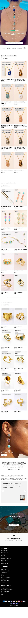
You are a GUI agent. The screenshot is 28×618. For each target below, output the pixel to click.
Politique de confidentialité (6, 589)
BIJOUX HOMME (4, 563)
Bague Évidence (5, 347)
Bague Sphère (4, 390)
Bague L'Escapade (18, 292)
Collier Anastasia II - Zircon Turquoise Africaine (6, 102)
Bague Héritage (18, 347)
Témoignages (4, 572)
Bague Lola (4, 325)
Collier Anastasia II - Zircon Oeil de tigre (19, 80)
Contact (3, 582)
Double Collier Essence (20, 249)
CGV (2, 594)
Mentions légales (4, 588)
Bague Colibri (4, 368)
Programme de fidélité (6, 570)
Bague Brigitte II (18, 271)
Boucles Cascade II (6, 228)
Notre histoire (4, 569)
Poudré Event (4, 578)
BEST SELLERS (4, 550)
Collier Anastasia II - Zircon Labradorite (19, 148)
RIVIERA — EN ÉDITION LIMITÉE (8, 182)
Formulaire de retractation (6, 592)
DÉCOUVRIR (6, 305)
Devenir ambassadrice (5, 577)
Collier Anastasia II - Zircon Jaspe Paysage (7, 148)
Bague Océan (4, 411)
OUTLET (3, 553)
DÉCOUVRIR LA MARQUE (14, 469)
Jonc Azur (4, 249)
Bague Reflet (4, 292)
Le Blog (2, 575)
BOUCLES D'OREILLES (6, 558)
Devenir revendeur (5, 580)
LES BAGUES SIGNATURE (7, 302)
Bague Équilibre (18, 368)
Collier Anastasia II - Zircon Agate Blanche (20, 102)
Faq (2, 574)
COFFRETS (3, 561)
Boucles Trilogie (18, 228)
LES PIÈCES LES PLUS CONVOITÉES (9, 55)
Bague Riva (4, 271)
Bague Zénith (17, 390)
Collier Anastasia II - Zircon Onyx (6, 126)
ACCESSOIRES (4, 560)
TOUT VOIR (5, 58)
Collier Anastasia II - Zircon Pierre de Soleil (20, 126)
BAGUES (3, 555)
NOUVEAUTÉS (4, 552)
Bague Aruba (17, 411)
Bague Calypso (18, 325)
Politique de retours (5, 591)
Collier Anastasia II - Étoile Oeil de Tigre (19, 170)
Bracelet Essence (6, 206)
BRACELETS (3, 557)
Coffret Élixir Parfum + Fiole (7, 80)
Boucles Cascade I (19, 206)
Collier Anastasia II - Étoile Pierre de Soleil (7, 170)
